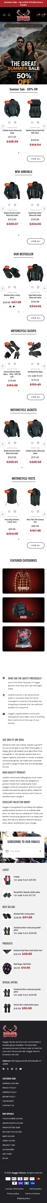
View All (35, 318)
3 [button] (23, 152)
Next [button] (44, 126)
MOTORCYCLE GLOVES (12, 1132)
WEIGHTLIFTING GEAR (11, 1127)
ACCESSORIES (8, 1149)
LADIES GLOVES (9, 1140)
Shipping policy (23, 1198)
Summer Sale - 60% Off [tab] (24, 89)
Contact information (14, 1189)
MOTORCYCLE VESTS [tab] (23, 478)
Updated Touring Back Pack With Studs (35, 131)
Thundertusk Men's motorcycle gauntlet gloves (27, 928)
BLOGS (5, 1158)
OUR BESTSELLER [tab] (23, 254)
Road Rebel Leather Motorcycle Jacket (35, 214)
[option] (12, 123)
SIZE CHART (7, 1154)
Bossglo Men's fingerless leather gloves (27, 892)
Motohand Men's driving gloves (12, 296)
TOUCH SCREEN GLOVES (13, 1118)
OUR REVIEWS (8, 1101)
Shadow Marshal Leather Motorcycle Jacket (12, 214)
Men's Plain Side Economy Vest (35, 520)
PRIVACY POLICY (9, 1088)
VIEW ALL (35, 159)
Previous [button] (3, 126)
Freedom (17, 876)
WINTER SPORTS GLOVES (13, 1123)
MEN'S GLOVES (9, 1136)
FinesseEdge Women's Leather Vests (12, 520)
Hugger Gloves (12, 127)
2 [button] (26, 81)
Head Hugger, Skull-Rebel (22, 964)
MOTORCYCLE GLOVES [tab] (23, 330)
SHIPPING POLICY (10, 1092)
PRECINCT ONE (9, 1145)
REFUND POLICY (9, 1096)
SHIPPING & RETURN (11, 1083)
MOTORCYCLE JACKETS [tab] (23, 409)
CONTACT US (8, 1105)
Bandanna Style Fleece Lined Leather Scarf (28, 950)
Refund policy (36, 1189)
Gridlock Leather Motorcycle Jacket (12, 131)
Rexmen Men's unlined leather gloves (26, 1004)
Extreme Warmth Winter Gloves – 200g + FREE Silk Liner (12, 374)
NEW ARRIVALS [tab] (23, 171)
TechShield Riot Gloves (35, 371)
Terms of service (32, 1193)
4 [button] (25, 152)
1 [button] (21, 81)
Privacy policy (13, 1193)
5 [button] (27, 152)
